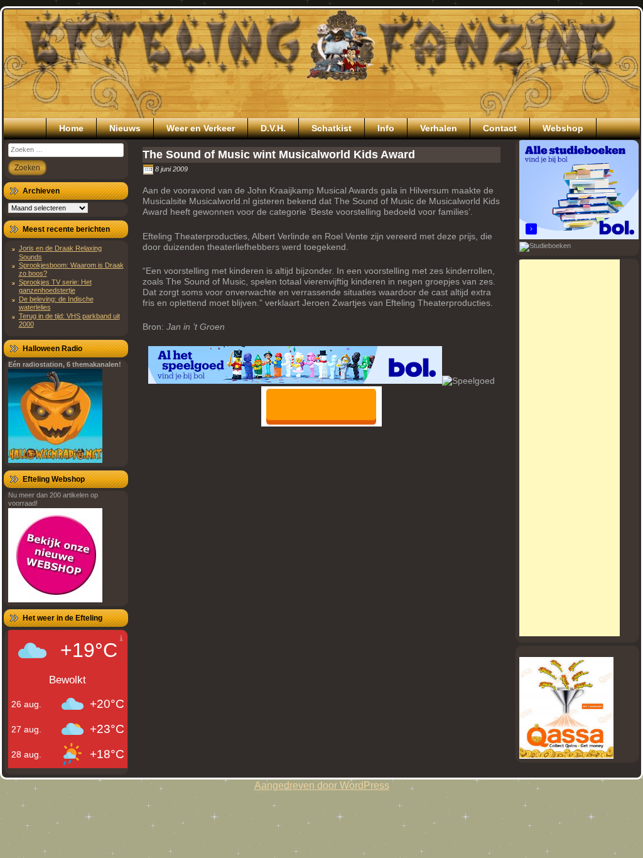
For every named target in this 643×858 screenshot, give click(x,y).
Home (71, 128)
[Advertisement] (569, 447)
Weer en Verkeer (200, 128)
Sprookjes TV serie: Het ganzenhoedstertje (55, 286)
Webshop (563, 128)
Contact (500, 128)
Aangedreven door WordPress (321, 785)
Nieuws (125, 128)
